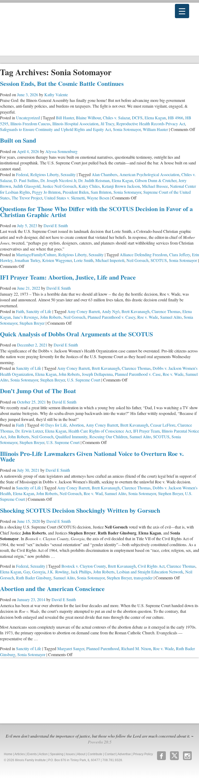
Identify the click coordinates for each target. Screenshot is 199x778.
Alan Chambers (104, 174)
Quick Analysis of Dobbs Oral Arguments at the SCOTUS (76, 333)
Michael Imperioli (109, 260)
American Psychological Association (149, 174)
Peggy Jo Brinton (46, 192)
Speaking (56, 754)
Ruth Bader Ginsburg (33, 577)
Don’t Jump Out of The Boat (38, 390)
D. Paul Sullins (26, 180)
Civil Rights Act (151, 566)
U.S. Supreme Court (83, 380)
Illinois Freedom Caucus (30, 123)
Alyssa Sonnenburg (61, 151)
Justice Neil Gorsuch (59, 186)
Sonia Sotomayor (127, 129)
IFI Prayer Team (146, 431)
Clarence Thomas (166, 311)
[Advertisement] (39, 689)
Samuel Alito (171, 317)
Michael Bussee (155, 186)
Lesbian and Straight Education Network (150, 571)
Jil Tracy (107, 123)
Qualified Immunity (71, 436)
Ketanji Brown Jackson (121, 186)
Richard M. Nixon (136, 648)
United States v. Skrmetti (64, 197)
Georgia (38, 571)
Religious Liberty (44, 174)
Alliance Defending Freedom (143, 254)
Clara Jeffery (179, 254)
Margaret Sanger (70, 648)
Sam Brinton (101, 192)
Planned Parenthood (102, 648)
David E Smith (56, 225)
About (81, 754)
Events (32, 754)
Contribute (95, 754)
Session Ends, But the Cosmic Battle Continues (62, 83)
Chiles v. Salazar (116, 117)
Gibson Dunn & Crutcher (155, 180)
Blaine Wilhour (88, 117)
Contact (110, 754)
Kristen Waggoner (57, 260)
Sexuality (68, 174)
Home (8, 754)
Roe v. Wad (93, 493)
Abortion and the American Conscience (52, 588)
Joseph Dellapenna (97, 374)
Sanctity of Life (38, 311)
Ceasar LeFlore (162, 425)
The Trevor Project (27, 197)
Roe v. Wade (147, 317)
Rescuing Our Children (108, 436)
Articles (20, 754)
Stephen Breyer (32, 323)
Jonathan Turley (27, 260)
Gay (26, 571)
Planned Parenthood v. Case (138, 374)
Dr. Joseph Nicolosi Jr (58, 180)
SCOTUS (159, 260)
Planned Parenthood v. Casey (111, 317)
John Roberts (50, 317)
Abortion (76, 425)
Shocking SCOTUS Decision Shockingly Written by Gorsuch (80, 510)
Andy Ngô (110, 311)
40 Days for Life (53, 425)
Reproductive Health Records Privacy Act (150, 123)
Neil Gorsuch (137, 260)
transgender (143, 577)
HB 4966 (175, 117)
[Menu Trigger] (182, 11)
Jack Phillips (81, 571)
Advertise (124, 754)
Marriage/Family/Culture (36, 254)
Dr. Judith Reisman (94, 180)
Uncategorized (28, 117)
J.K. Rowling (58, 571)
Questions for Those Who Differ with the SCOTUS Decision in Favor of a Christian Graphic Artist (96, 211)
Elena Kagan (155, 117)
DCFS (137, 117)
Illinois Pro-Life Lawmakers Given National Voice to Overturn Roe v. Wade (92, 456)
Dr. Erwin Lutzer (29, 431)
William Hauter (155, 129)
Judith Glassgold (26, 186)
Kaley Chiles (89, 186)
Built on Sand (18, 140)
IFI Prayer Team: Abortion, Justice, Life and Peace (68, 277)
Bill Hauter (65, 117)
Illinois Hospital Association (75, 123)
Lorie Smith (83, 260)
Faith (20, 311)
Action (43, 754)
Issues (70, 754)
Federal (22, 174)
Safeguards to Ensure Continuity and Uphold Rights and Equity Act (55, 129)
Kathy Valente (56, 94)
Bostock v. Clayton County (83, 566)
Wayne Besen (98, 197)
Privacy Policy (143, 754)
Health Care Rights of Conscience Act (99, 431)
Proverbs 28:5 (99, 742)
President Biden (76, 192)
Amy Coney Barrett (83, 311)
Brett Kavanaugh (136, 311)
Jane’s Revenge (25, 317)
